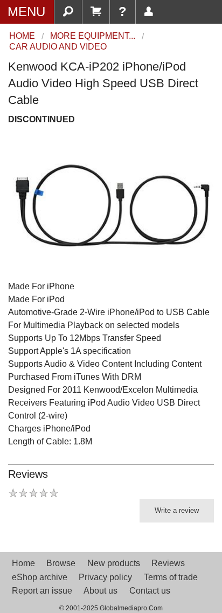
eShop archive (39, 577)
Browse (60, 563)
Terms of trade (171, 577)
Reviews (168, 563)
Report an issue (42, 590)
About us (100, 590)
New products (113, 563)
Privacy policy (105, 577)
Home (23, 563)
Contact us (149, 590)
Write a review (177, 510)
